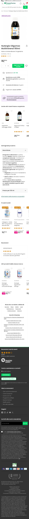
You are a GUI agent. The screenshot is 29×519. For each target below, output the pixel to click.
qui (6, 382)
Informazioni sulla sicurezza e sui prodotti (12, 196)
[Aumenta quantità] (8, 66)
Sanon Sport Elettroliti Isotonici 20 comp (14, 339)
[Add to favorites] (26, 66)
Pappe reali (18, 309)
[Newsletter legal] (2, 432)
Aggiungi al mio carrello (18, 65)
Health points (6, 402)
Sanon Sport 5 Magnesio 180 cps (14, 335)
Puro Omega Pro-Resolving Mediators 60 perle (14, 318)
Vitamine (19, 311)
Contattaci (6, 375)
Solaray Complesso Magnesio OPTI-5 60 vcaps (14, 325)
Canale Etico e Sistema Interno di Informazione (14, 493)
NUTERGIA (4, 54)
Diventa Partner (7, 400)
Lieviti (21, 307)
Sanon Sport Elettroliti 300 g (13, 333)
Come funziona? (7, 393)
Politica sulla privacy (14, 487)
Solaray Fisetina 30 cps (13, 322)
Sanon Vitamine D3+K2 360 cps (14, 337)
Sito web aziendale (8, 404)
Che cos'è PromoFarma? (10, 391)
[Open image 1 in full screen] (15, 28)
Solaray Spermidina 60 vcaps (13, 320)
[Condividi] (27, 46)
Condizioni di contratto (14, 489)
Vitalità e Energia (11, 311)
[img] (14, 56)
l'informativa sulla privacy (14, 431)
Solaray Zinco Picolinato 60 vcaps (13, 328)
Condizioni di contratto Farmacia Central (14, 490)
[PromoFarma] (10, 3)
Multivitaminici (10, 309)
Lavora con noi (7, 396)
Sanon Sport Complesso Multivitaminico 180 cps (14, 330)
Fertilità (17, 307)
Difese (12, 307)
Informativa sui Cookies (14, 492)
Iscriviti (25, 423)
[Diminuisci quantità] (3, 66)
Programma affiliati (8, 398)
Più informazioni (11, 100)
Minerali (6, 11)
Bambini (7, 307)
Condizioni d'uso (14, 488)
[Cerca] (25, 7)
